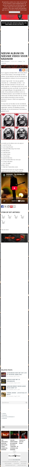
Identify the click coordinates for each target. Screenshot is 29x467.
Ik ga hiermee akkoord (14, 12)
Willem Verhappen (5, 61)
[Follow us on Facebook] (20, 70)
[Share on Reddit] (8, 206)
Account (23, 463)
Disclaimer (4, 415)
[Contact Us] (26, 70)
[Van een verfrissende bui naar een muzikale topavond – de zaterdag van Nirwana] (14, 435)
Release (20, 61)
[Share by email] (14, 206)
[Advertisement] (14, 38)
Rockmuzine (16, 459)
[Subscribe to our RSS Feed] (23, 70)
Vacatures (4, 418)
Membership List (10, 465)
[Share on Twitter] (5, 206)
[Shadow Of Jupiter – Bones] (23, 435)
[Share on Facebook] (2, 206)
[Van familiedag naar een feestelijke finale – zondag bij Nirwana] (5, 435)
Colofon (4, 413)
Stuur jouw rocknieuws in (8, 416)
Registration (22, 465)
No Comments (10, 376)
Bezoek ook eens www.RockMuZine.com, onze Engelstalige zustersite (14, 23)
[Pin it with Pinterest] (11, 206)
